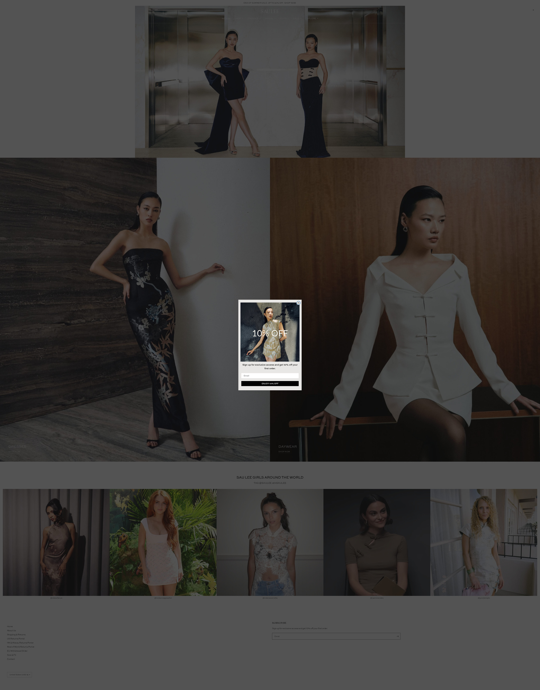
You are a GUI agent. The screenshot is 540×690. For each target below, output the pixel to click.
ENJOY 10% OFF (270, 383)
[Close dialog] (298, 303)
